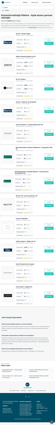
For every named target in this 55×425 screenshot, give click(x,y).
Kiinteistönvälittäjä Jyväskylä (26, 413)
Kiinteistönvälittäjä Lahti (25, 412)
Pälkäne (7, 10)
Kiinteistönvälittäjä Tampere (26, 406)
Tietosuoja (38, 405)
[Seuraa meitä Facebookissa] (26, 397)
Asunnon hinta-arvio (7, 411)
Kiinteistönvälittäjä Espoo (25, 405)
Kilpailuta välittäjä (7, 408)
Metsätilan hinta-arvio (8, 412)
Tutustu (49, 40)
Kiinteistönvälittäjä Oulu (25, 411)
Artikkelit (23, 390)
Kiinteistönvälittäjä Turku (25, 408)
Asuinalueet (31, 390)
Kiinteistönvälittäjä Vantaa (25, 409)
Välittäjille (38, 412)
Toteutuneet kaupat (14, 390)
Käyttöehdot (39, 404)
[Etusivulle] (6, 2)
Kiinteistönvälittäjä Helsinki (26, 404)
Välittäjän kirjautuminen (41, 410)
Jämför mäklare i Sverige (41, 408)
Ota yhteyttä (39, 413)
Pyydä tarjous (49, 43)
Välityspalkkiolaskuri (7, 409)
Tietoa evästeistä (40, 406)
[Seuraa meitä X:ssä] (29, 397)
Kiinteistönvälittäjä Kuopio (25, 415)
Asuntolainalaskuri (41, 390)
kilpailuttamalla (32, 27)
